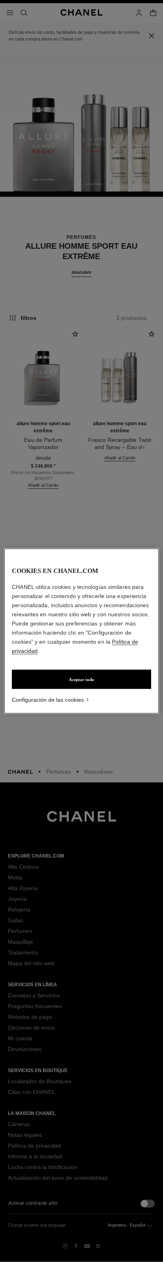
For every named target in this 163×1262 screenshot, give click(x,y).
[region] (81, 631)
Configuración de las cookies (48, 700)
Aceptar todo (81, 679)
